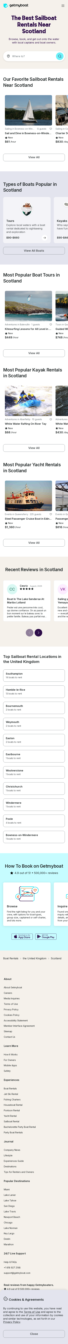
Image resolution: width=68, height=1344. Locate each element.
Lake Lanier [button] (10, 1195)
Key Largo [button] (9, 1233)
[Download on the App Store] (22, 936)
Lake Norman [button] (11, 1228)
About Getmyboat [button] (13, 987)
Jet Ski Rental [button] (11, 1094)
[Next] (38, 632)
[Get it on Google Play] (46, 936)
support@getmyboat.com (17, 1273)
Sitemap (8, 1031)
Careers (8, 993)
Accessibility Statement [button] (16, 1020)
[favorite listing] (50, 129)
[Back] (29, 632)
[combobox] (28, 56)
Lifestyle (8, 1155)
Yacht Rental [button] (10, 1116)
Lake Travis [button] (10, 1211)
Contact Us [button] (9, 1037)
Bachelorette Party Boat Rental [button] (20, 1127)
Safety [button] (7, 1071)
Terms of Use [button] (32, 1311)
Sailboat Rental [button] (11, 1121)
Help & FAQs (10, 1262)
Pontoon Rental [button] (12, 1110)
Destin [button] (7, 1239)
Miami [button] (7, 1189)
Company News (12, 1150)
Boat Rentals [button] (10, 1088)
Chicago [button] (8, 1222)
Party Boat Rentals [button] (13, 1132)
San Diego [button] (9, 1206)
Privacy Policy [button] (11, 1322)
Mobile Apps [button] (10, 1065)
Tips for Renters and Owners (19, 1172)
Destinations (10, 1166)
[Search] (60, 56)
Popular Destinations (17, 1181)
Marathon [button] (9, 1244)
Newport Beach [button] (12, 1217)
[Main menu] (63, 6)
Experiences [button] (11, 1079)
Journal (8, 1141)
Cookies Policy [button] (11, 1015)
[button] (28, 110)
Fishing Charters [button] (12, 1099)
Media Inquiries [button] (12, 998)
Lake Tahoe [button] (10, 1200)
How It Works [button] (11, 1054)
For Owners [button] (10, 1060)
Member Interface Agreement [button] (19, 1025)
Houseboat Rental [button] (13, 1105)
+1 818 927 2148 (12, 1267)
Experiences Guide (14, 1161)
